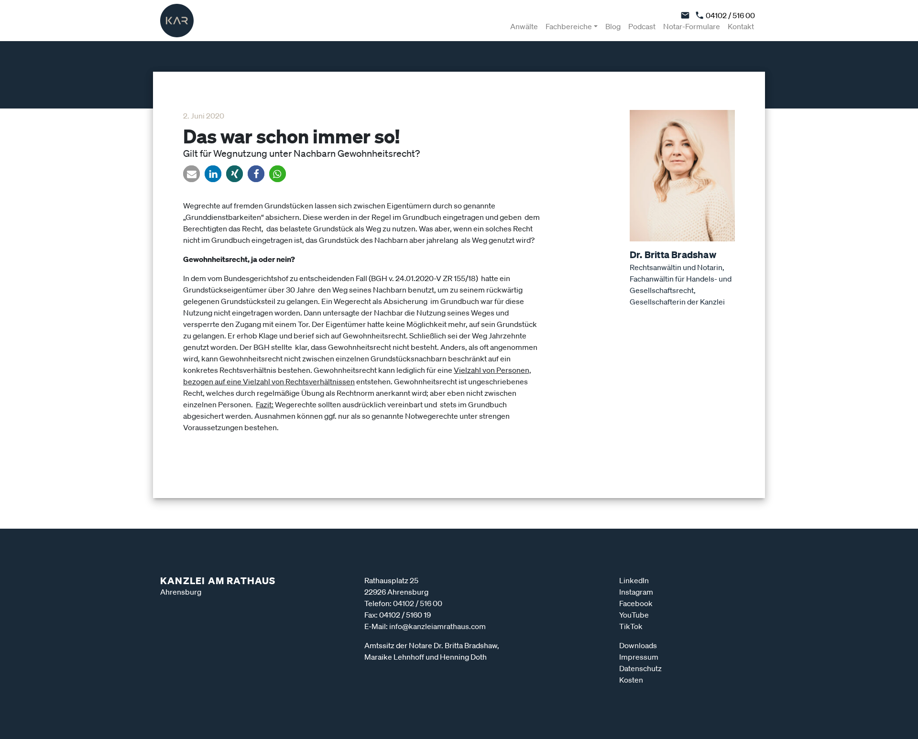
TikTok (631, 626)
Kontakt (741, 26)
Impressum (638, 657)
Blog (613, 26)
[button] (191, 173)
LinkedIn (634, 580)
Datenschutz (640, 668)
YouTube (634, 614)
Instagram (636, 592)
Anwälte (524, 26)
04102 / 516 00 (729, 15)
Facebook (636, 603)
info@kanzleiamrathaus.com (437, 626)
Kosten (631, 680)
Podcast (642, 26)
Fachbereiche (569, 26)
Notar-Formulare (691, 26)
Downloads (638, 645)
